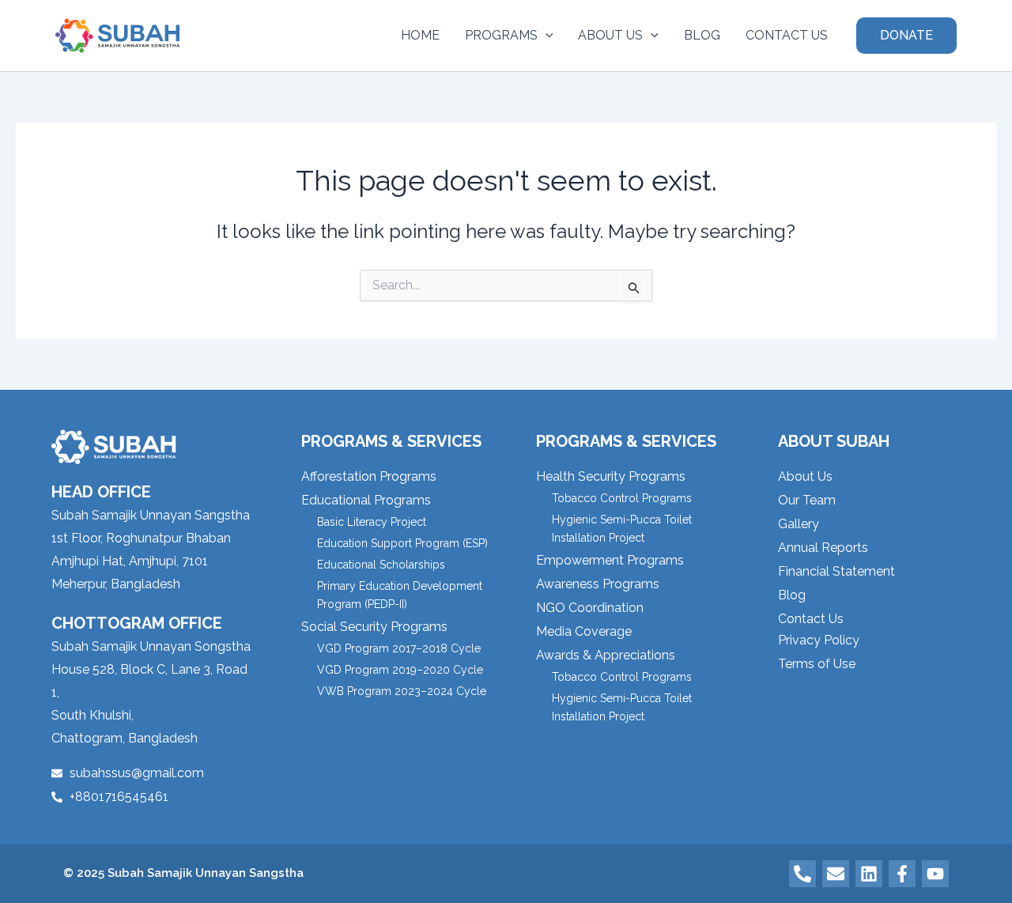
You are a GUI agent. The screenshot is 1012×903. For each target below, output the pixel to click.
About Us (610, 35)
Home (420, 35)
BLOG (702, 35)
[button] (545, 35)
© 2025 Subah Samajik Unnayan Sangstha (183, 873)
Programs (501, 35)
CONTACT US (787, 35)
